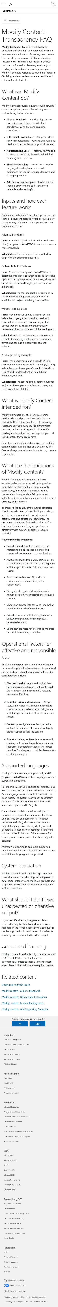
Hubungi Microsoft (11, 1297)
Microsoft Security (10, 1160)
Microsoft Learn (9, 1208)
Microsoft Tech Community (14, 1218)
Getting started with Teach (16, 984)
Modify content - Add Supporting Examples (25, 1009)
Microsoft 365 (9, 1049)
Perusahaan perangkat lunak (14, 1233)
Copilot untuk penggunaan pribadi (16, 1044)
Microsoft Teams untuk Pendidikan (17, 1117)
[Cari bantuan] (10, 4)
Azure (6, 1165)
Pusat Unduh (8, 1083)
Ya (20, 1023)
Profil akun (8, 1078)
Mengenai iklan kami (24, 1302)
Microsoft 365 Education (13, 1121)
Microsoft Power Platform (13, 1228)
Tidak (37, 1023)
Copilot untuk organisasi (13, 1039)
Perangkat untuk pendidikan (14, 1112)
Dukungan (7, 10)
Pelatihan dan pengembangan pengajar (18, 1131)
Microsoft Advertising (12, 1180)
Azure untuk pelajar (11, 1141)
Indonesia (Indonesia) (16, 1280)
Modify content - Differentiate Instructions (24, 996)
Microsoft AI (8, 1155)
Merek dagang (9, 1302)
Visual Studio (9, 1238)
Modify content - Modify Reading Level (22, 1003)
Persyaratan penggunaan (36, 1297)
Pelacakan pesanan (11, 1093)
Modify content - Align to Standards (21, 990)
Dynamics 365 (9, 1170)
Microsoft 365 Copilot (12, 1185)
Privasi (22, 1297)
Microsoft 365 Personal (12, 1059)
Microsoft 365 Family (11, 1054)
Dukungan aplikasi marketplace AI (16, 1213)
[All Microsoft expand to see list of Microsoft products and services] (4, 4)
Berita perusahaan (10, 1262)
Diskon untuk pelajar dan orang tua (17, 1136)
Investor (7, 1272)
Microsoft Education (11, 1107)
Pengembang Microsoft (12, 1204)
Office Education (10, 1126)
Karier (6, 1252)
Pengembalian (9, 1088)
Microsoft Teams (10, 1189)
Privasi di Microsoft (11, 1267)
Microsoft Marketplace (12, 1223)
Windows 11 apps (10, 1064)
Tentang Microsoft (10, 1257)
